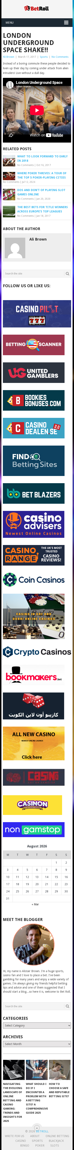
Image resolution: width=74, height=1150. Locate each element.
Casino (20, 1140)
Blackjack (56, 1140)
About (35, 1136)
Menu (10, 22)
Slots (54, 1145)
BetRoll (42, 1131)
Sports (44, 56)
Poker (39, 1145)
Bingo (24, 1145)
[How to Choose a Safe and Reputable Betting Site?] (60, 1070)
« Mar (35, 904)
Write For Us (14, 1136)
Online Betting (57, 1136)
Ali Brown (8, 56)
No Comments (60, 56)
